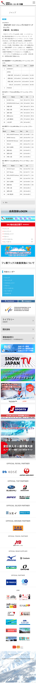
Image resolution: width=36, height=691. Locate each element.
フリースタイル (9, 288)
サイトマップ (24, 655)
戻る (6, 202)
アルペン (6, 236)
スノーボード (8, 291)
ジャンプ (6, 228)
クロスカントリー (9, 234)
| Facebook (10, 301)
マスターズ (8, 293)
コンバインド (7, 231)
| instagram (27, 301)
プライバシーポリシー (14, 655)
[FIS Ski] (18, 309)
